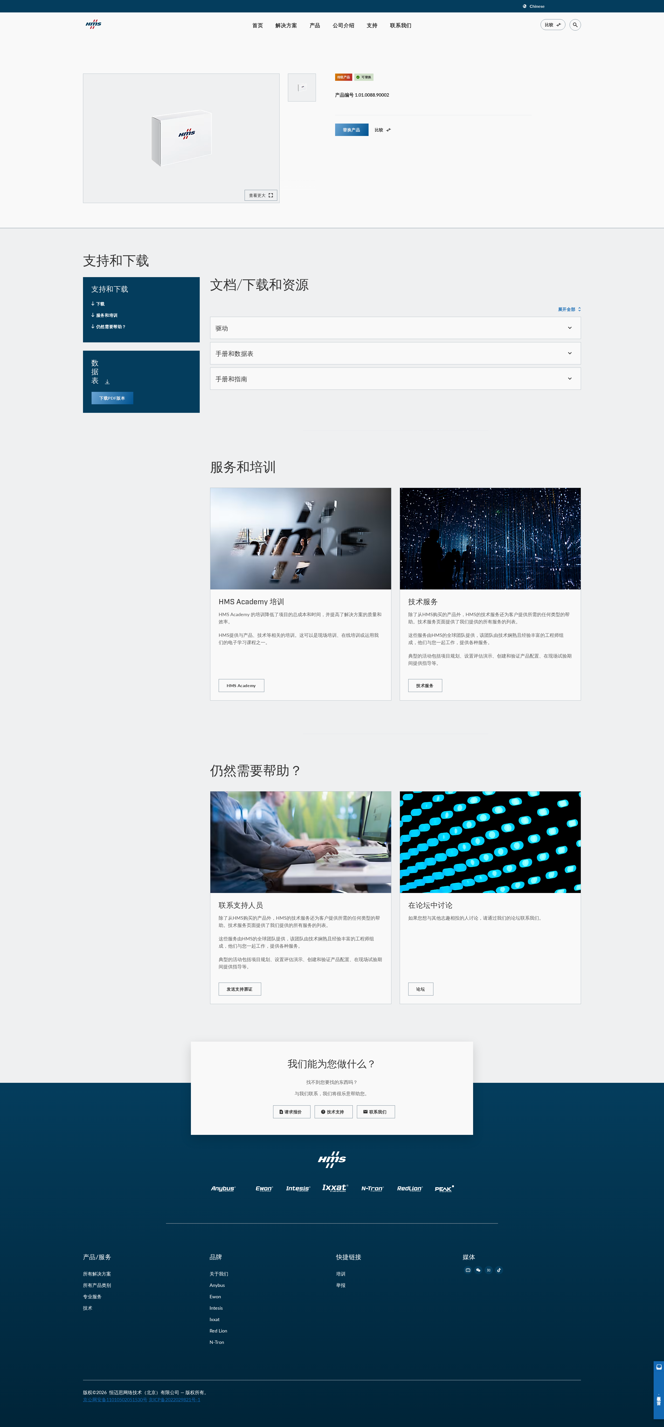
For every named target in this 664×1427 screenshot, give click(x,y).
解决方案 (286, 25)
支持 (372, 25)
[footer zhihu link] (488, 1270)
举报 (340, 1285)
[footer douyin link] (499, 1270)
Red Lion (218, 1331)
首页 (257, 25)
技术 (87, 1308)
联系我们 (401, 25)
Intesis (216, 1308)
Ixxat (214, 1319)
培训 (340, 1274)
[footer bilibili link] (468, 1270)
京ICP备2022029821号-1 (174, 1399)
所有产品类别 (97, 1285)
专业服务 (92, 1296)
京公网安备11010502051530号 (115, 1399)
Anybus (217, 1285)
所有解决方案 (97, 1274)
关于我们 (219, 1274)
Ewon (215, 1296)
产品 (315, 25)
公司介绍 (343, 25)
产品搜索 (106, 49)
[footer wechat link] (478, 1270)
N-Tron (217, 1342)
